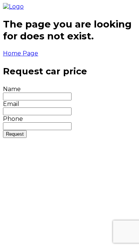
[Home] (13, 6)
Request (15, 134)
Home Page (20, 53)
